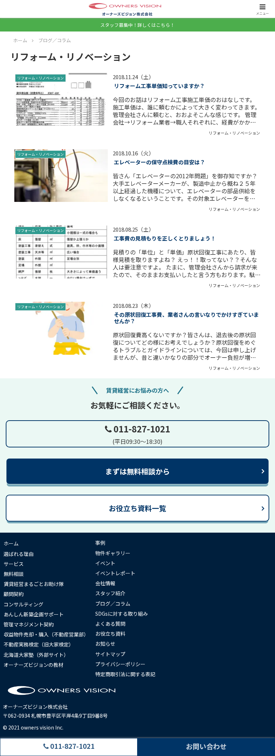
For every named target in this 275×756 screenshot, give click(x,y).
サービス (14, 563)
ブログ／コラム (112, 603)
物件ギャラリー (112, 553)
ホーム (11, 543)
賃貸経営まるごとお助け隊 (34, 583)
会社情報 (105, 583)
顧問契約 (14, 593)
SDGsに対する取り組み (121, 613)
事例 (100, 542)
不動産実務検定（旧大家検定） (39, 644)
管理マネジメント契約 (29, 624)
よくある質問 (110, 623)
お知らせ (105, 643)
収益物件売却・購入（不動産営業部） (46, 634)
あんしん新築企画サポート (34, 614)
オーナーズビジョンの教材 (33, 664)
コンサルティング (23, 604)
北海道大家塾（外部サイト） (36, 654)
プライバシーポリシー (120, 664)
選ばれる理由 (19, 553)
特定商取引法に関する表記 (125, 674)
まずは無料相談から (137, 471)
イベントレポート (115, 573)
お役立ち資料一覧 (137, 508)
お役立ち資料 (110, 633)
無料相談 (14, 573)
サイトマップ (110, 654)
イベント (105, 563)
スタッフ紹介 (110, 593)
